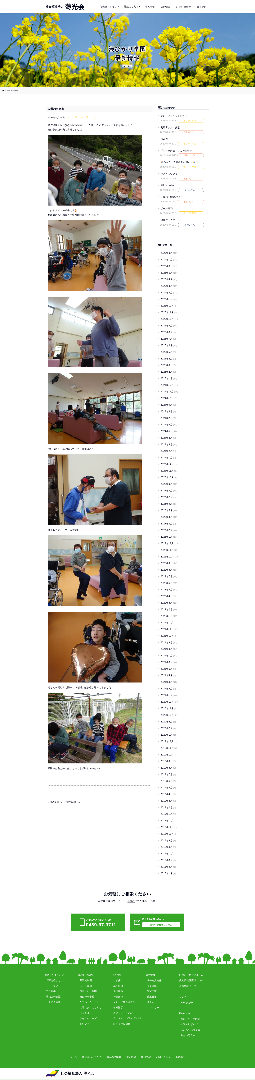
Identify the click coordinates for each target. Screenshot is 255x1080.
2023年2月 (169, 530)
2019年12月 (169, 741)
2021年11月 (169, 629)
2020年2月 (168, 728)
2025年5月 (168, 352)
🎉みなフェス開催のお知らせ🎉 (178, 162)
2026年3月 (169, 286)
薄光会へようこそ (109, 6)
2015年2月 (168, 867)
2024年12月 (170, 385)
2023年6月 (169, 503)
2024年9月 (168, 405)
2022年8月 (169, 570)
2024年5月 (169, 431)
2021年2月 (168, 688)
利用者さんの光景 (170, 127)
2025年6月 (169, 345)
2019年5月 (168, 787)
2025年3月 (168, 365)
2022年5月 (169, 589)
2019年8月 (168, 768)
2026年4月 (169, 279)
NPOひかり (187, 1002)
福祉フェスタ (168, 220)
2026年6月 (169, 266)
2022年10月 (170, 556)
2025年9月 (169, 325)
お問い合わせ (183, 6)
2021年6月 (169, 662)
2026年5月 (169, 273)
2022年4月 (168, 596)
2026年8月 (169, 253)
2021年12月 (170, 622)
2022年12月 (170, 543)
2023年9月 (169, 484)
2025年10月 (170, 319)
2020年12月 (170, 701)
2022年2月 (169, 609)
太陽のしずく (188, 1024)
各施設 (131, 901)
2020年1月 (168, 735)
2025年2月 (168, 372)
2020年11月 (169, 708)
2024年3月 (169, 444)
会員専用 (201, 6)
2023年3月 (168, 523)
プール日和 (167, 208)
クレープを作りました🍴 (174, 116)
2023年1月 (169, 537)
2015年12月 (169, 853)
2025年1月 (169, 378)
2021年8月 (169, 649)
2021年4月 (168, 675)
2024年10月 (169, 398)
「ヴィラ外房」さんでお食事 (176, 150)
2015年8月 (168, 860)
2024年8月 (168, 411)
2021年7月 (169, 655)
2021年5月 (168, 669)
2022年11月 (169, 550)
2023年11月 (169, 471)
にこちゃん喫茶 (189, 1030)
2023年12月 (170, 464)
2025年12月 (170, 306)
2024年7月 (168, 418)
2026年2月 (169, 292)
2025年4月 (168, 358)
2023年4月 (169, 517)
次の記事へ (56, 802)
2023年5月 (169, 510)
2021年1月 (169, 695)
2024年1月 (168, 457)
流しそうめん (168, 185)
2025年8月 (168, 332)
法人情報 (150, 6)
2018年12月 (169, 820)
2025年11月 (169, 312)
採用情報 (165, 6)
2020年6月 (168, 721)
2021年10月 (169, 636)
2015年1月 (168, 873)
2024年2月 (168, 451)
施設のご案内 (131, 6)
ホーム (73, 1057)
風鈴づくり (167, 139)
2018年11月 (169, 827)
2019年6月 (168, 781)
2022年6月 (169, 583)
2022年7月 (169, 576)
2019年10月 (169, 754)
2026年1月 (169, 299)
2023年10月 (169, 477)
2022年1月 (169, 616)
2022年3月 (169, 603)
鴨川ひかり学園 (189, 1019)
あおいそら (187, 1035)
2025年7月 (168, 338)
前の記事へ (72, 802)
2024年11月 (169, 391)
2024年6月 (169, 424)
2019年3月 (168, 801)
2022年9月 (169, 563)
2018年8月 (168, 847)
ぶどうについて (169, 174)
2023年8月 (169, 490)
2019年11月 (169, 748)
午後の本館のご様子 (171, 197)
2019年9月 (168, 761)
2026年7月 (169, 259)
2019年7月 (168, 774)
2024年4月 (168, 438)
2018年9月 (168, 840)
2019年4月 (168, 794)
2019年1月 (168, 814)
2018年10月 (169, 834)
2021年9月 (169, 642)
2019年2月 (168, 807)
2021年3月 (169, 682)
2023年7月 (168, 497)
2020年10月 (169, 715)
